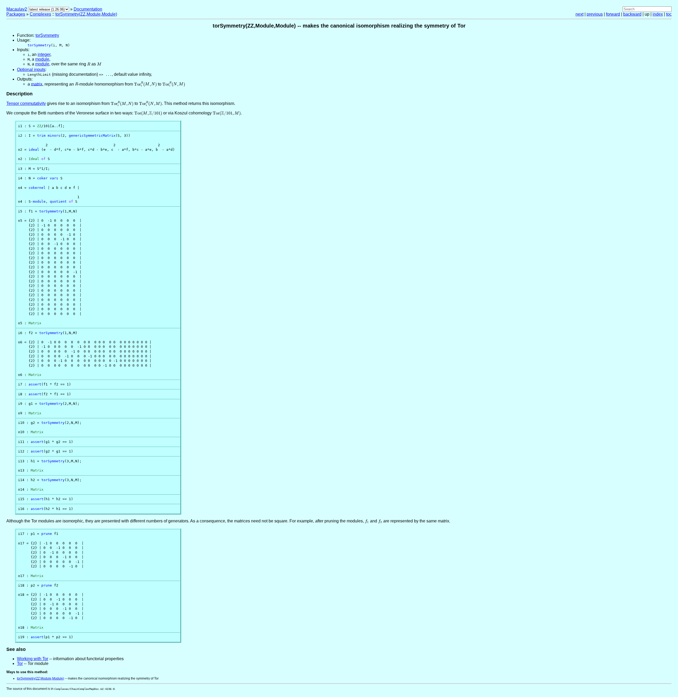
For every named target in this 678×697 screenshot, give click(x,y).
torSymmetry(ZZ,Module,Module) (86, 14)
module (42, 59)
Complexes (40, 14)
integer (44, 54)
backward (632, 14)
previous (595, 14)
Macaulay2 (16, 9)
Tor (20, 663)
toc (669, 14)
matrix (36, 84)
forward (613, 14)
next (579, 14)
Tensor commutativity (26, 103)
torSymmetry (47, 35)
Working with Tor (32, 658)
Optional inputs (31, 69)
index (658, 14)
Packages (15, 14)
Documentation (88, 9)
